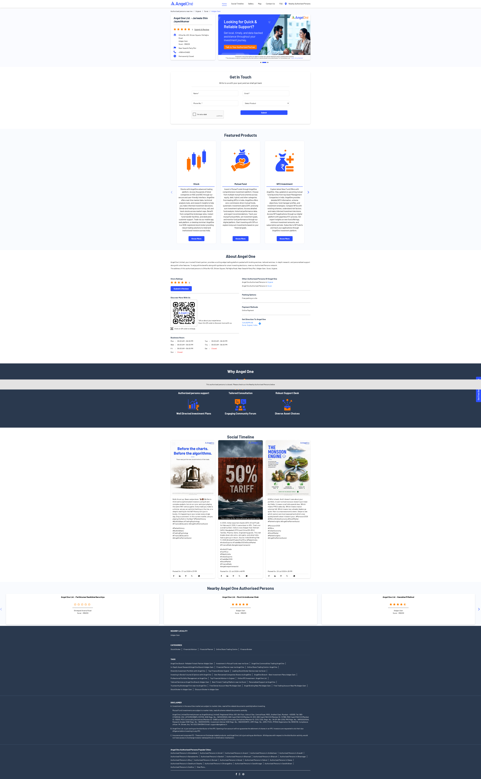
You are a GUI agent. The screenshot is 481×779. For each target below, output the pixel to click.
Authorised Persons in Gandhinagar (248, 763)
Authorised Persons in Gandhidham (278, 763)
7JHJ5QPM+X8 (247, 323)
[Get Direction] (260, 324)
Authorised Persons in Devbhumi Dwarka (186, 763)
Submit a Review (201, 29)
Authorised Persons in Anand (236, 753)
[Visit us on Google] (240, 774)
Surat (206, 11)
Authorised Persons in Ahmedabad (184, 753)
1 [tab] (260, 62)
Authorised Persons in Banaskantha (184, 756)
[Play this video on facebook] (240, 480)
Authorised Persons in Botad (231, 760)
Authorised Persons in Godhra (182, 767)
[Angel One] (182, 4)
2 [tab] (262, 62)
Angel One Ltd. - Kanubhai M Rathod (398, 597)
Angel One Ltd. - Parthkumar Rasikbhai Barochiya (82, 597)
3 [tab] (266, 62)
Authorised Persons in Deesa (281, 760)
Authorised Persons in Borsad (205, 760)
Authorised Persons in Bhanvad (238, 756)
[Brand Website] (244, 774)
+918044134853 (184, 52)
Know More (196, 238)
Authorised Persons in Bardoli (212, 756)
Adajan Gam (175, 635)
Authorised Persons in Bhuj (181, 760)
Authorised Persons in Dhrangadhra (218, 763)
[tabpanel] (264, 37)
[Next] (308, 192)
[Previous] (172, 192)
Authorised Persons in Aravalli (291, 753)
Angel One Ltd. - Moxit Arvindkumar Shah (240, 597)
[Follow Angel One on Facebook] (237, 774)
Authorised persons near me (181, 11)
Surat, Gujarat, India (249, 325)
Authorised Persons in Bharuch (265, 756)
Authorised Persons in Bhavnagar (293, 756)
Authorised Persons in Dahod (256, 760)
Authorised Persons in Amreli (211, 753)
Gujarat (198, 11)
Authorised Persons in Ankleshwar (263, 753)
